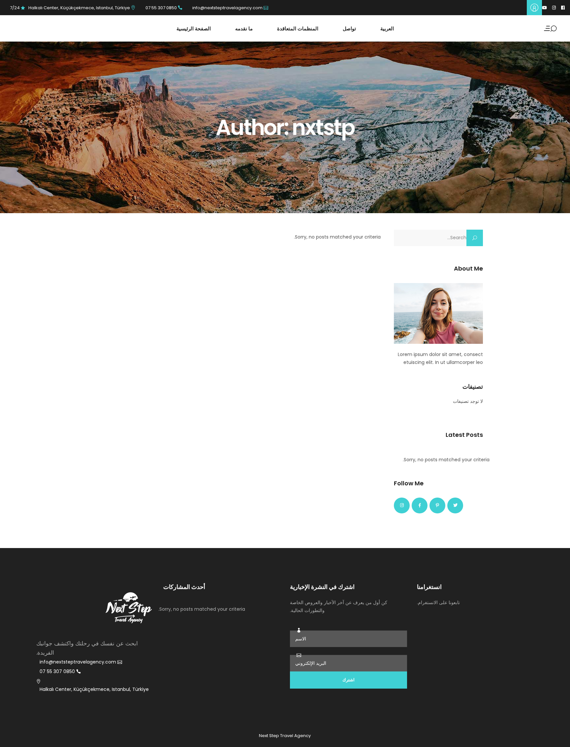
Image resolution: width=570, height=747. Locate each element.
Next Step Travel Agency (285, 735)
